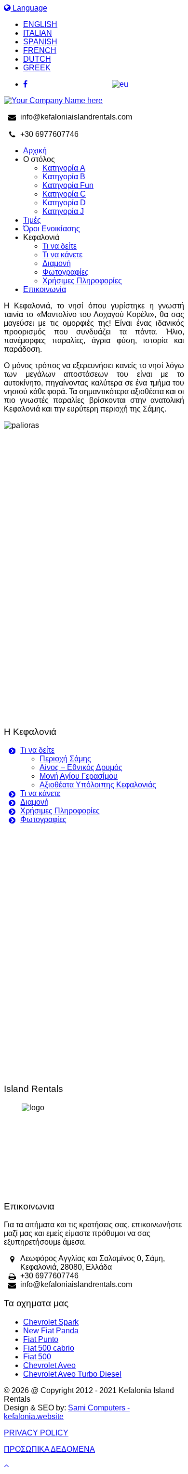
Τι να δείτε (59, 246)
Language (29, 8)
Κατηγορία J (63, 211)
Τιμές (32, 220)
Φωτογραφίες (65, 272)
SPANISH (40, 42)
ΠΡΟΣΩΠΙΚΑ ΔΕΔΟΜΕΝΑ (49, 1449)
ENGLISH (40, 24)
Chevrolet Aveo (49, 1365)
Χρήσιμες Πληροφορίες (82, 281)
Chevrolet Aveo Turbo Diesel (72, 1374)
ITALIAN (37, 33)
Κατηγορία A (63, 168)
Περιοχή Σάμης (65, 759)
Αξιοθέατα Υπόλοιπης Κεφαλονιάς (98, 785)
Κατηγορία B (63, 177)
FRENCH (39, 50)
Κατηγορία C (64, 194)
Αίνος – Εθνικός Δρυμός (81, 767)
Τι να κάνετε (62, 255)
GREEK (37, 68)
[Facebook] (103, 84)
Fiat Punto (40, 1339)
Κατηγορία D (64, 203)
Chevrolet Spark (51, 1322)
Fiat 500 (37, 1357)
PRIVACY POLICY (36, 1433)
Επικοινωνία (44, 289)
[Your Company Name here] (53, 100)
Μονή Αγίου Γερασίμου (79, 776)
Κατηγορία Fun (68, 185)
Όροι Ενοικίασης (51, 229)
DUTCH (37, 59)
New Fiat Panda (51, 1331)
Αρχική (35, 150)
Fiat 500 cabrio (48, 1348)
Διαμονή (56, 263)
